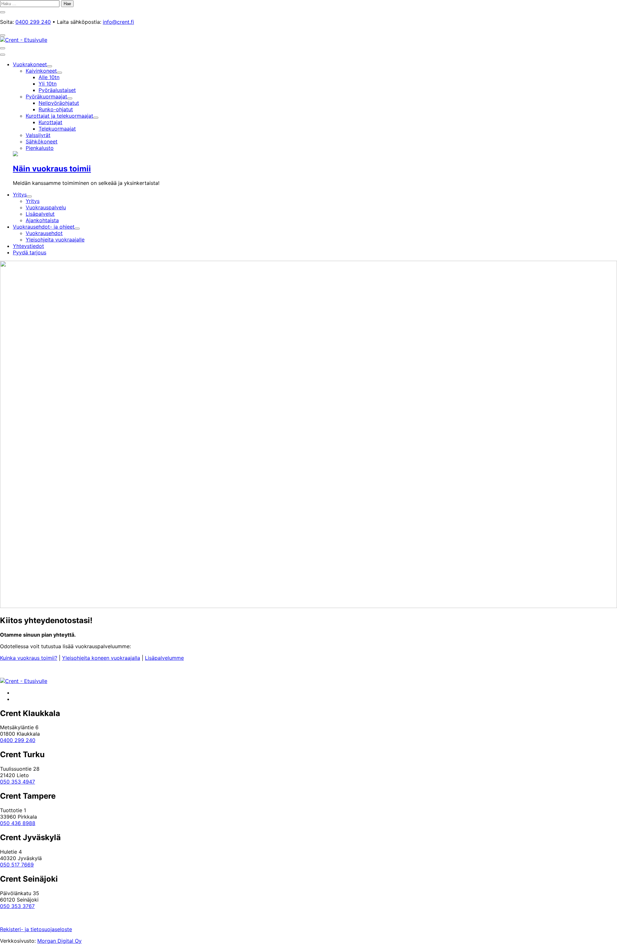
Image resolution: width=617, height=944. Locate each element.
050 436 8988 (17, 823)
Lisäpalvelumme (164, 658)
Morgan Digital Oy (59, 941)
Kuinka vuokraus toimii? (28, 658)
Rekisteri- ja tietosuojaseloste (36, 929)
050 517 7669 (17, 864)
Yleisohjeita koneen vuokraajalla (101, 658)
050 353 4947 (17, 781)
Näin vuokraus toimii (52, 168)
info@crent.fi (118, 22)
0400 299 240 (33, 22)
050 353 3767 (17, 906)
